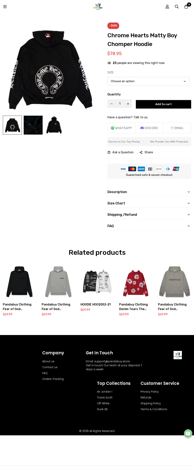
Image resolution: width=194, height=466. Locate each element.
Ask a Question (123, 152)
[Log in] (167, 7)
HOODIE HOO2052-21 (96, 304)
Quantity (114, 94)
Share (149, 152)
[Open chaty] (188, 433)
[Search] (176, 7)
